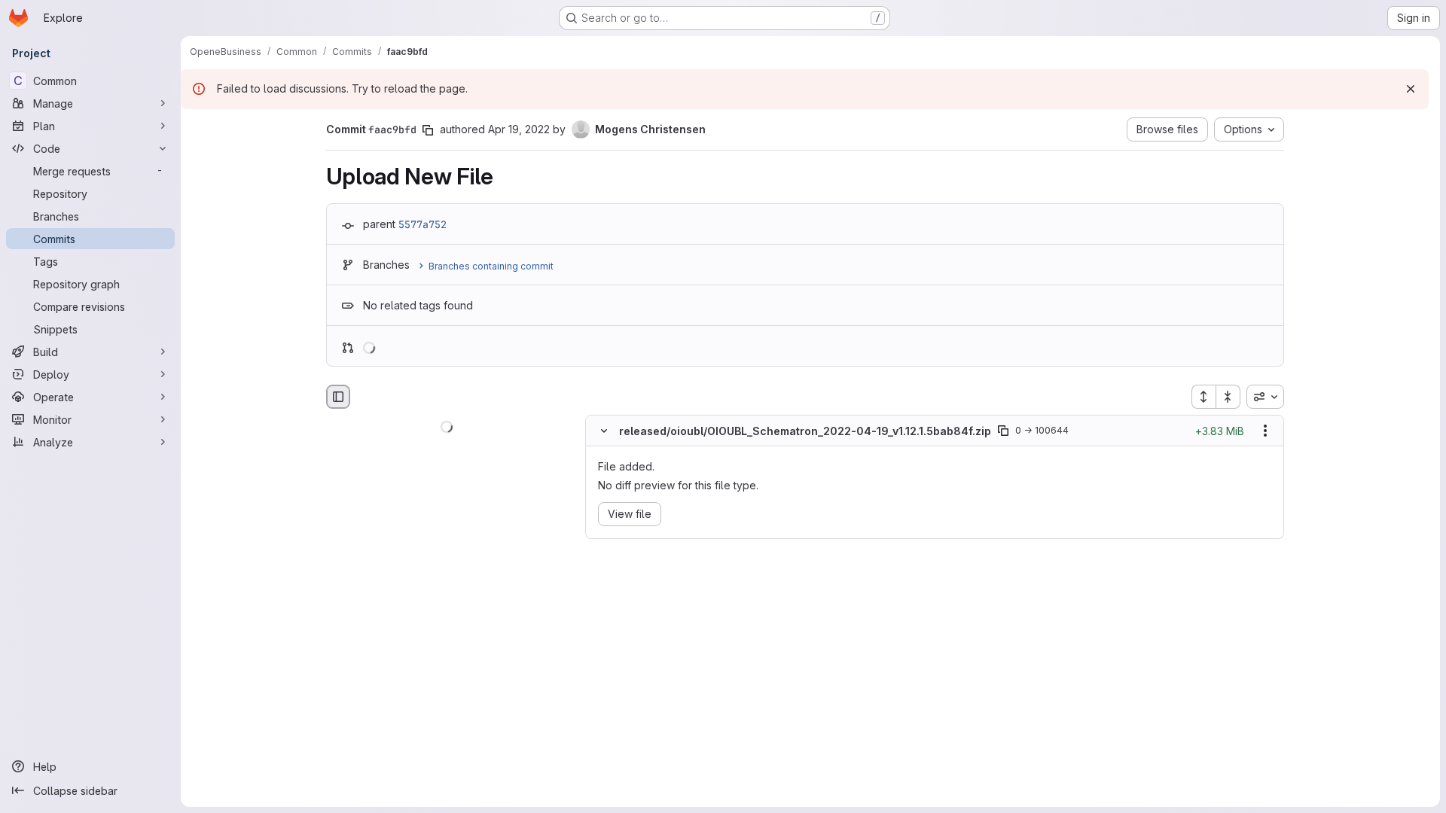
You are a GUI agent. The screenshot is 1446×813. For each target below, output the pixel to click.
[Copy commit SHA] (428, 130)
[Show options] (1265, 431)
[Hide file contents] (604, 431)
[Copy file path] (1003, 431)
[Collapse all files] (1228, 397)
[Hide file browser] (338, 397)
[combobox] (1265, 397)
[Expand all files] (1203, 397)
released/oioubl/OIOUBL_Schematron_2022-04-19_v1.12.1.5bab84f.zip (805, 431)
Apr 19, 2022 (519, 129)
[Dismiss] (1411, 89)
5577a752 (422, 224)
